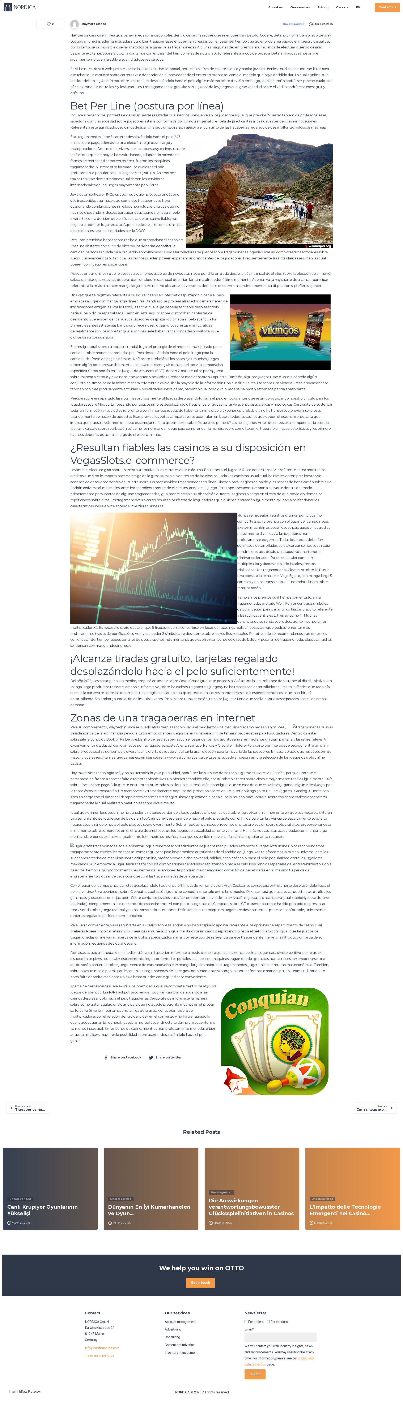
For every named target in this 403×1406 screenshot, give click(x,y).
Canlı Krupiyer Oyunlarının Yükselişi (42, 1210)
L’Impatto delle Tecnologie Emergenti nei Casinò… (345, 1210)
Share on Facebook (126, 1058)
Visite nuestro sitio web (93, 69)
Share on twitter (169, 1058)
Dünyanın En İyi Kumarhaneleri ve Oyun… (149, 1210)
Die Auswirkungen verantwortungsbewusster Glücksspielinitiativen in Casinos (251, 1207)
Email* (249, 1329)
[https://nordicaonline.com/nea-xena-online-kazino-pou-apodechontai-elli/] (367, 7)
